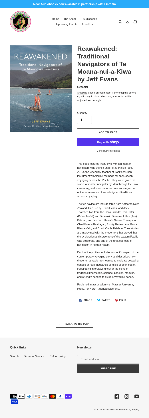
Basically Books (110, 409)
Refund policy (58, 356)
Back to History (77, 323)
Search (14, 356)
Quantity (82, 112)
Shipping (82, 92)
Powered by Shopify (129, 409)
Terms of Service (34, 356)
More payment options (108, 150)
